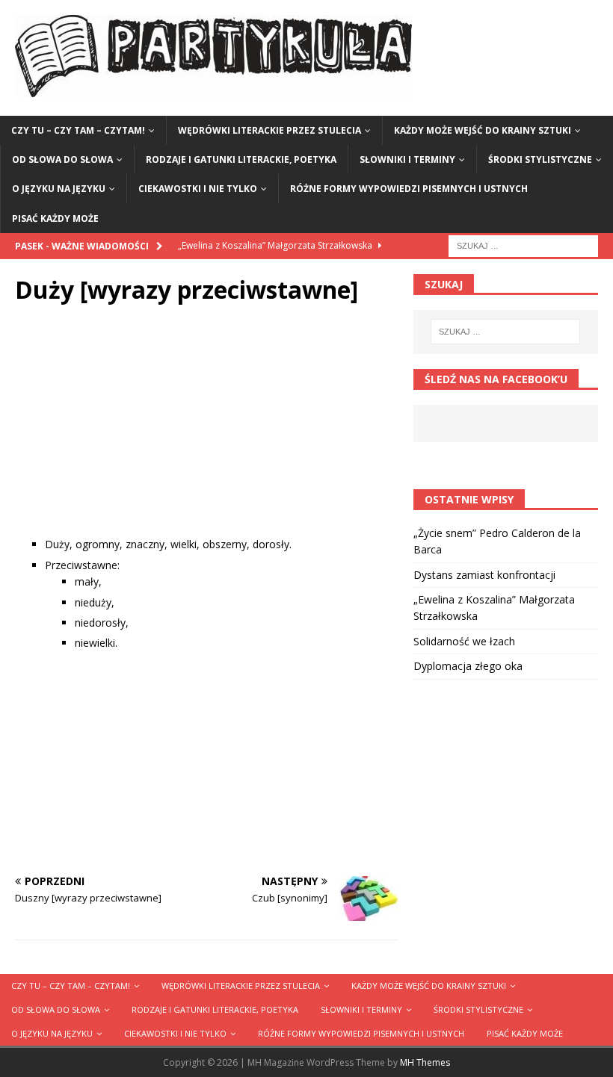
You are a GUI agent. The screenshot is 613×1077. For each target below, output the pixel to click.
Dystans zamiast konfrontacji (484, 575)
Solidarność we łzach (464, 641)
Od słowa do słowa (62, 159)
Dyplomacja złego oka (468, 666)
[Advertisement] (206, 431)
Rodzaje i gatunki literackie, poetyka (241, 159)
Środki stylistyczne (540, 159)
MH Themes (425, 1062)
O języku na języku (58, 188)
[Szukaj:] (523, 245)
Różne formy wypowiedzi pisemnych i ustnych (409, 188)
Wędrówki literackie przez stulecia (269, 130)
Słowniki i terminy (407, 159)
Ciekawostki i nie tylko (197, 188)
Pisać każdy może (55, 218)
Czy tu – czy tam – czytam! (78, 130)
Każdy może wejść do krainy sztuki (482, 130)
